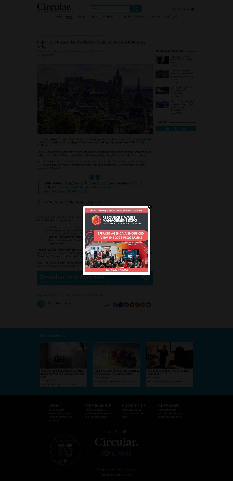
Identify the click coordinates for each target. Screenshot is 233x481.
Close (150, 207)
